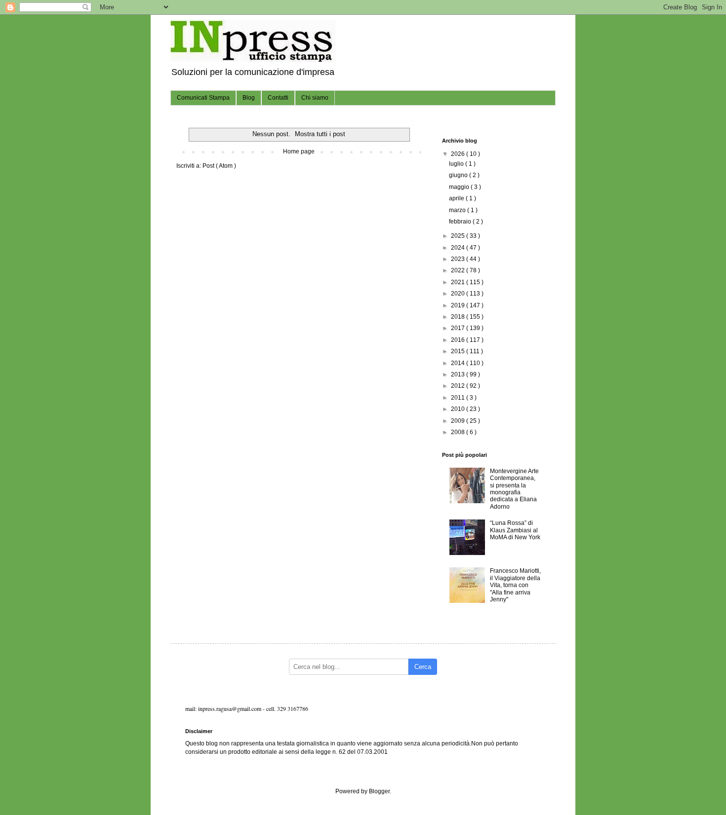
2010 (458, 409)
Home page (299, 151)
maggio (460, 187)
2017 (458, 328)
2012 (458, 385)
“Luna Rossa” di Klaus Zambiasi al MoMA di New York (515, 530)
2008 (458, 432)
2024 (458, 247)
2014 (458, 363)
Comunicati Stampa (203, 97)
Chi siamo (314, 97)
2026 (458, 153)
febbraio (461, 221)
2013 (458, 374)
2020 (458, 293)
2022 (458, 270)
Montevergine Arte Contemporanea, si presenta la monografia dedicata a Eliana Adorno (514, 489)
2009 (458, 420)
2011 (458, 397)
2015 (458, 351)
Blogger (379, 791)
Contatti (278, 97)
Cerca (422, 666)
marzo (458, 210)
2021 (458, 282)
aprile (457, 198)
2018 (458, 316)
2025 (458, 235)
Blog (248, 97)
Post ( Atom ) (219, 165)
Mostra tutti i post (320, 134)
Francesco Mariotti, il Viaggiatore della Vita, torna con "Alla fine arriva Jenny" (515, 585)
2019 (458, 305)
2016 (458, 339)
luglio (457, 163)
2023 (458, 259)
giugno (459, 175)
